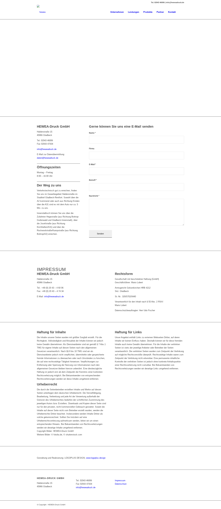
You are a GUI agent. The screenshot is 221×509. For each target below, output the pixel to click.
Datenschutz (121, 484)
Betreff (93, 180)
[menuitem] (117, 12)
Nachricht (94, 196)
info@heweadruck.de (46, 149)
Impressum (120, 480)
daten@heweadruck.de (47, 158)
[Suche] (181, 12)
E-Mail (92, 164)
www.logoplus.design (95, 458)
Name (92, 133)
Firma (91, 148)
